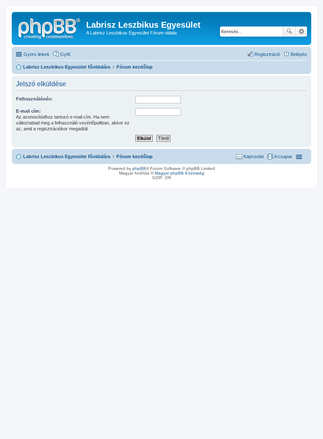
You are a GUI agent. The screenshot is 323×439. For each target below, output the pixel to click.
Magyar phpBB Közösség (179, 173)
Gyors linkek (37, 54)
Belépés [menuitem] (299, 54)
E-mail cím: (28, 111)
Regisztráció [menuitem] (267, 54)
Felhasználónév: (34, 98)
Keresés (289, 31)
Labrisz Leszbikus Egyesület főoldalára (66, 156)
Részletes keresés (301, 31)
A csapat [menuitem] (283, 156)
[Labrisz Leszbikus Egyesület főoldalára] (50, 27)
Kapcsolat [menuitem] (254, 156)
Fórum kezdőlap (134, 156)
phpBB (139, 168)
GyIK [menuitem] (65, 54)
